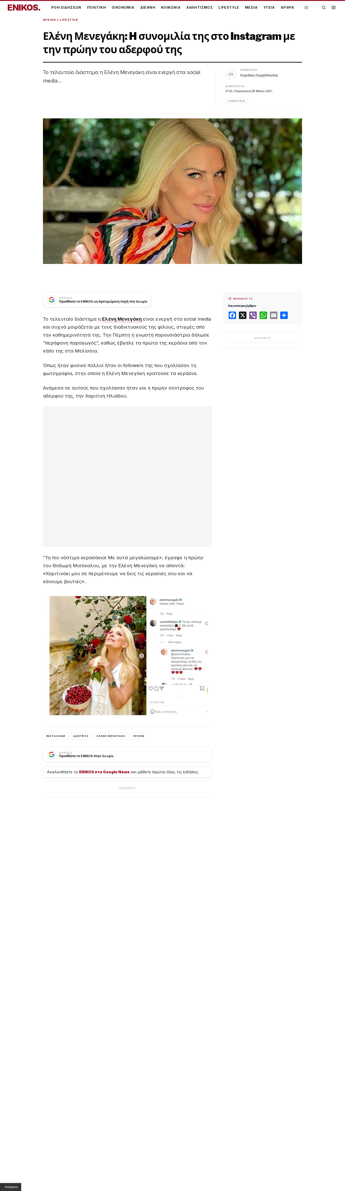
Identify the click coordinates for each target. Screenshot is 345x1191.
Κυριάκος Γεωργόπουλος (259, 75)
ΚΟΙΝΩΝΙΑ (171, 7)
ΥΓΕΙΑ (269, 7)
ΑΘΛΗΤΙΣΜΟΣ (199, 7)
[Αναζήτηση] (323, 7)
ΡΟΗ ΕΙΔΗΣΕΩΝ (66, 7)
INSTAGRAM (55, 736)
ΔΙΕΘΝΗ (147, 7)
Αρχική (49, 20)
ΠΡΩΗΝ (138, 736)
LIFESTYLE (228, 7)
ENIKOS (24, 7)
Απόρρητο (11, 1187)
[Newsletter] (333, 7)
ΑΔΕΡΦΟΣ (81, 736)
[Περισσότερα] (306, 7)
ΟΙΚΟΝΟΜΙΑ (123, 7)
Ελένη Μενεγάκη (122, 319)
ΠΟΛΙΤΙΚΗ (96, 7)
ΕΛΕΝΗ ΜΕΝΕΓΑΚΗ (111, 736)
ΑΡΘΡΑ (288, 7)
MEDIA (251, 7)
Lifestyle (69, 20)
